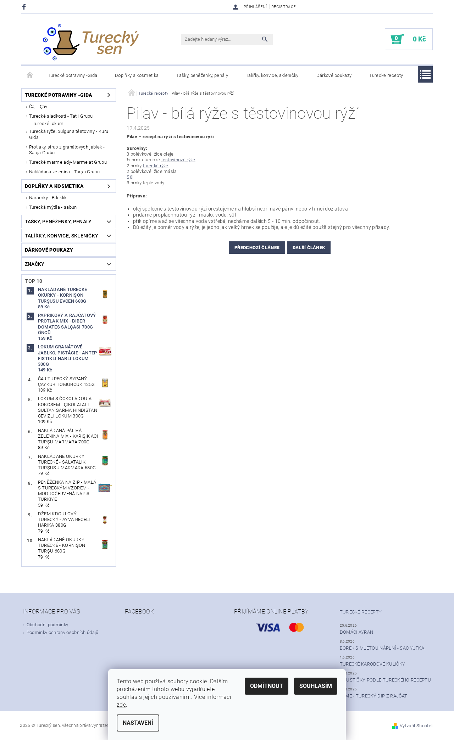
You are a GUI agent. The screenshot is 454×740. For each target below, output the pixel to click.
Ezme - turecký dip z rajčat (374, 696)
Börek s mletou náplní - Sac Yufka (382, 648)
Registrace (283, 7)
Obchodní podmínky (47, 624)
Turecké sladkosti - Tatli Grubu (61, 116)
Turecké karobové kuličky (372, 664)
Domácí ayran (356, 632)
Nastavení (138, 722)
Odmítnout (266, 686)
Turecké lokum (48, 123)
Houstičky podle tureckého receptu (385, 680)
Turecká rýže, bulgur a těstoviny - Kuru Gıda (68, 134)
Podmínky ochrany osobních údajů (63, 632)
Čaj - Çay (38, 106)
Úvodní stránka (30, 75)
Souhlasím (315, 686)
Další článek (309, 247)
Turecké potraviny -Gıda (72, 75)
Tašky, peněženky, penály (202, 75)
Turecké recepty (386, 75)
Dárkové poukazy (334, 75)
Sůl (130, 177)
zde (121, 704)
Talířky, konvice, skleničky (272, 75)
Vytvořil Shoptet (416, 725)
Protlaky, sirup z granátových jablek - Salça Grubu (67, 149)
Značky (35, 264)
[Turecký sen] (90, 42)
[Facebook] (25, 7)
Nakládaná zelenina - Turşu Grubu (64, 171)
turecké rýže (155, 165)
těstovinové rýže (178, 159)
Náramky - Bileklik (48, 197)
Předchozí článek (256, 247)
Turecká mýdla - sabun (53, 207)
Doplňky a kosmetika (137, 75)
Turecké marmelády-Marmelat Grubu (68, 162)
